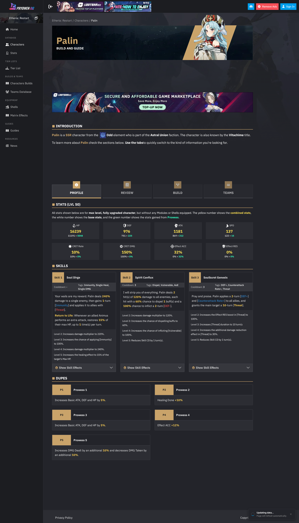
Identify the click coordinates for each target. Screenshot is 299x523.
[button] (21, 18)
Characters (81, 20)
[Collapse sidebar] (51, 6)
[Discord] (251, 6)
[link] (80, 6)
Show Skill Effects (70, 367)
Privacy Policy (64, 517)
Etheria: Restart (62, 20)
